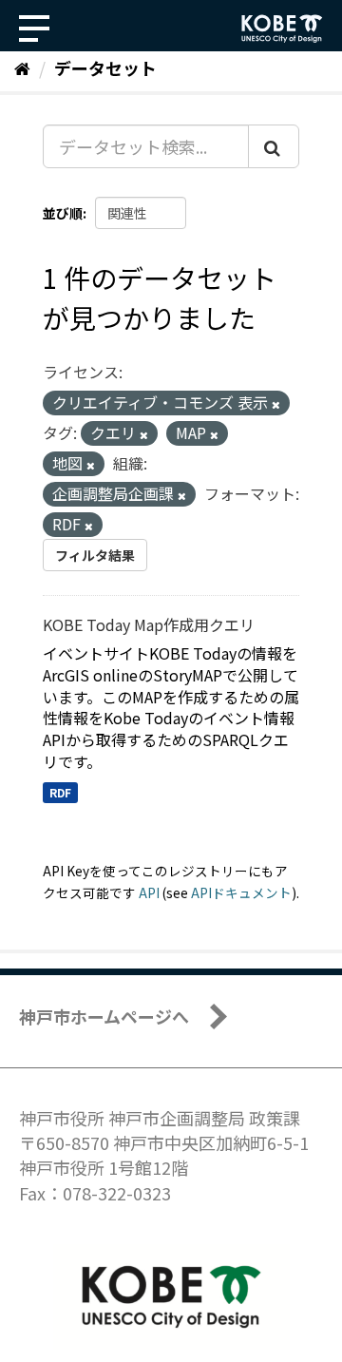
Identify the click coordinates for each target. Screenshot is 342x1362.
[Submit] (273, 146)
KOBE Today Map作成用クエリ (149, 624)
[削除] (276, 404)
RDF (60, 792)
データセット (105, 67)
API (149, 892)
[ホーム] (22, 67)
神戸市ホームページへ (104, 1016)
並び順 (63, 212)
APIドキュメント (241, 892)
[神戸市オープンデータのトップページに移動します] (282, 28)
